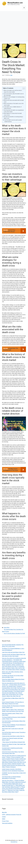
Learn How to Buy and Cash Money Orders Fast (13, 652)
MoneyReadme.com (15, 3)
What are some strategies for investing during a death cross (14, 97)
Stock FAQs (6, 627)
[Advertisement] (14, 26)
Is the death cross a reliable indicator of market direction (13, 107)
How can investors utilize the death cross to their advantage (14, 94)
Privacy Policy (5, 821)
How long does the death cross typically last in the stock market (14, 111)
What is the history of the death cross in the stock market (14, 104)
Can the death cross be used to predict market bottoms (13, 120)
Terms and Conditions (7, 823)
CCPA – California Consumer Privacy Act (11, 814)
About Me (4, 812)
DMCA (3, 819)
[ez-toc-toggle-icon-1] (23, 88)
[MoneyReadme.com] (4, 3)
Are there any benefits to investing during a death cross (13, 117)
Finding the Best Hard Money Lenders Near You (13, 736)
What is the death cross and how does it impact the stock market (13, 91)
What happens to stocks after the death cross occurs (13, 114)
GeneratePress (14, 841)
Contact (4, 816)
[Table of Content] (23, 88)
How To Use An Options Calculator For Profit (14, 633)
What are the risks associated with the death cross (14, 101)
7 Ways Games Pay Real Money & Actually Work (13, 742)
